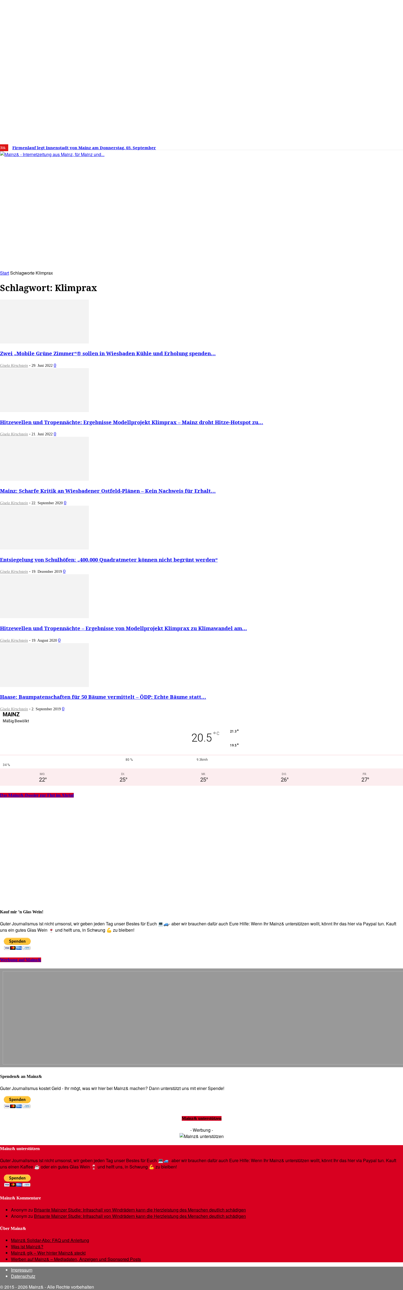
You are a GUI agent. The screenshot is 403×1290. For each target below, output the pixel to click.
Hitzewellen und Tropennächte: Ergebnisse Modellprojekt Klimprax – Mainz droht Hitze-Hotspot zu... (131, 422)
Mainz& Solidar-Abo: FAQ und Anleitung (50, 1240)
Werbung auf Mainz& (20, 959)
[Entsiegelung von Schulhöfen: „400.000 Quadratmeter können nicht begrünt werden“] (44, 548)
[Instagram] (335, 146)
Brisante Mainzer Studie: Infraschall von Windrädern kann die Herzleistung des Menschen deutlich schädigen (140, 1210)
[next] (190, 148)
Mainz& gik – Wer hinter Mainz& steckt (48, 1253)
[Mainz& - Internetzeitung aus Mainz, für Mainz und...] (84, 196)
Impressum (21, 1270)
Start (4, 273)
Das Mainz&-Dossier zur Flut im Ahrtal (37, 795)
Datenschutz (23, 1276)
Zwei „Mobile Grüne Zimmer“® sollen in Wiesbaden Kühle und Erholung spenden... (108, 353)
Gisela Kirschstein (14, 366)
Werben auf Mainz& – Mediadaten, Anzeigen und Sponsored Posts (76, 1259)
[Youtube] (351, 146)
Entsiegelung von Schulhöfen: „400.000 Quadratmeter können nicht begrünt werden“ (109, 559)
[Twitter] (343, 146)
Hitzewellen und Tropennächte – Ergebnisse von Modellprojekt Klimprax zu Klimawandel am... (123, 628)
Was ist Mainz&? (27, 1246)
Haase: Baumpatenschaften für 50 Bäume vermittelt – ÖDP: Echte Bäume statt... (103, 696)
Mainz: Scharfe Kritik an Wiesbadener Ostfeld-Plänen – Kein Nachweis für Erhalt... (108, 490)
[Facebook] (326, 146)
